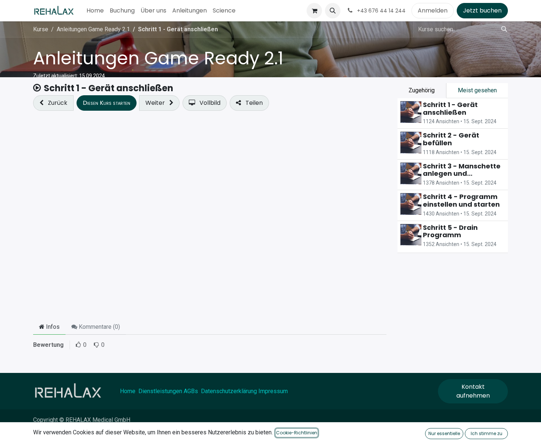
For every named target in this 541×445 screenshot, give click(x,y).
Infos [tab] (52, 326)
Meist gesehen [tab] (477, 90)
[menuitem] (95, 10)
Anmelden (433, 10)
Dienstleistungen (160, 391)
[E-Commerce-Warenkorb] (314, 10)
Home (127, 391)
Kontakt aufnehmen (473, 391)
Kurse (40, 29)
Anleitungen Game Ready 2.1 (158, 58)
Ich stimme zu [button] (486, 433)
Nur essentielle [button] (444, 433)
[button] (332, 10)
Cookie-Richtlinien (296, 433)
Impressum (273, 391)
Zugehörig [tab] (422, 90)
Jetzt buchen (482, 10)
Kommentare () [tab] (98, 326)
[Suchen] (502, 29)
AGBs (191, 391)
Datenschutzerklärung (229, 391)
